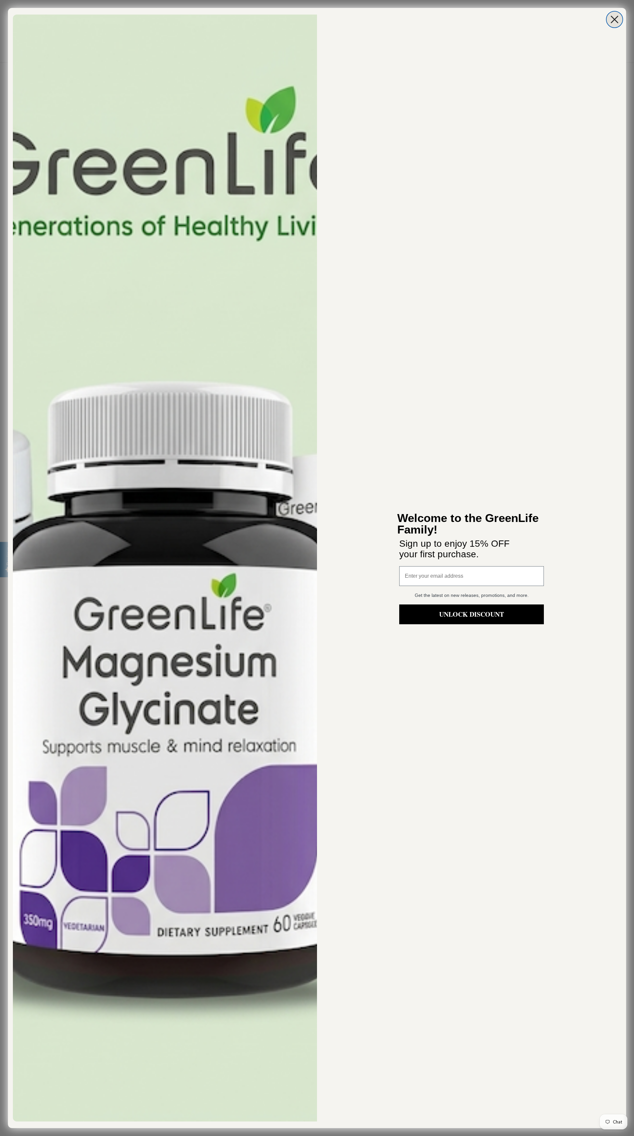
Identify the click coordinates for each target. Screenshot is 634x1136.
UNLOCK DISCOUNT (471, 614)
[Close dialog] (614, 19)
